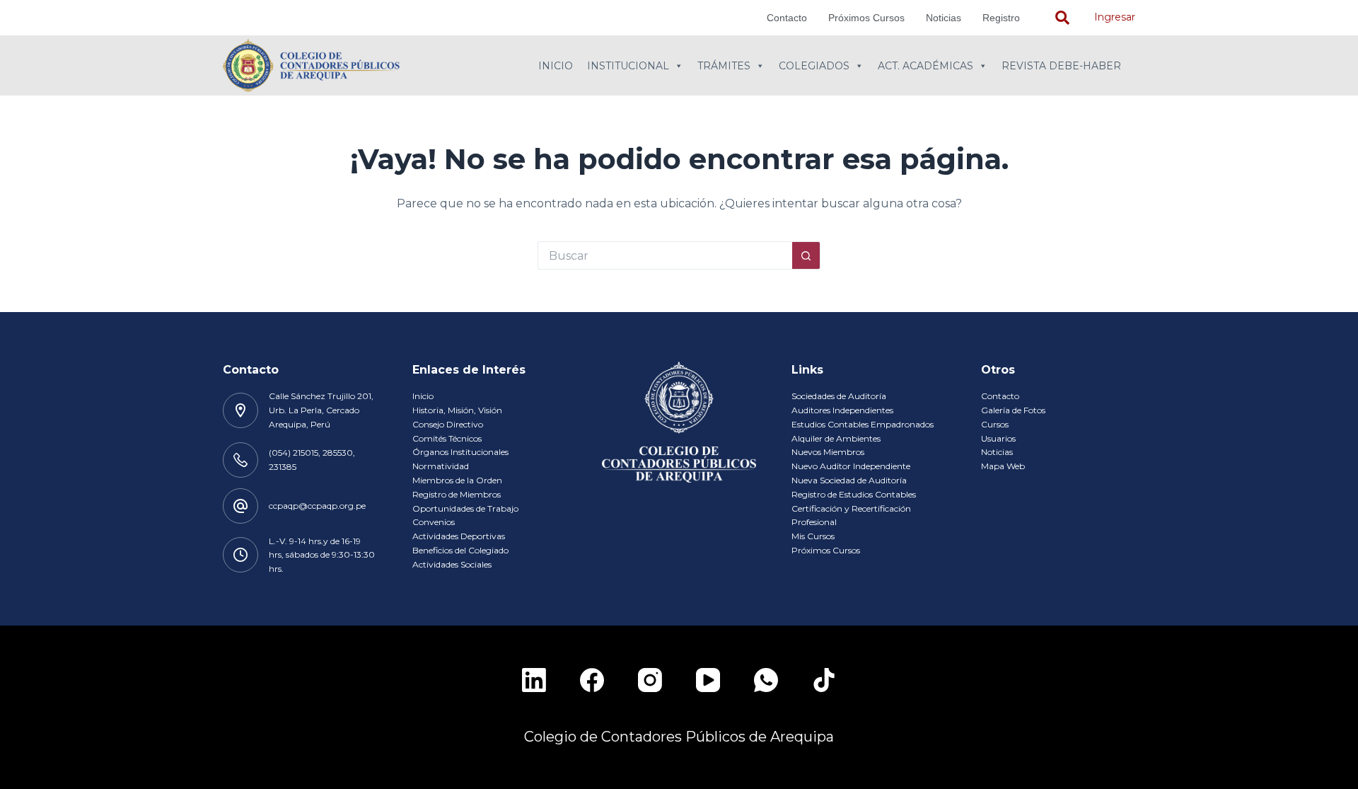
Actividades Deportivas (458, 536)
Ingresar (1114, 17)
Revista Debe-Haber (1061, 65)
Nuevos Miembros (827, 452)
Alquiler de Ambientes (836, 438)
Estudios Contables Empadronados (862, 424)
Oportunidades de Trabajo (465, 508)
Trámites (723, 65)
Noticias (943, 17)
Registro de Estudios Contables (853, 494)
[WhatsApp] (766, 680)
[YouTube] (708, 680)
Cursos (995, 424)
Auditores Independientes (842, 410)
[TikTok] (824, 680)
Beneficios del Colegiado (460, 550)
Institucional (628, 65)
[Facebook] (592, 680)
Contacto (787, 17)
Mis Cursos (813, 536)
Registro (1001, 17)
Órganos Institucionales (460, 452)
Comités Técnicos (447, 438)
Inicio (555, 65)
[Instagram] (650, 680)
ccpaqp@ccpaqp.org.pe (317, 505)
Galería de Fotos (1013, 410)
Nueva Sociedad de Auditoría (849, 480)
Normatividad (440, 466)
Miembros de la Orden (457, 480)
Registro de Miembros (456, 494)
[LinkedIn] (534, 680)
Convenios (433, 522)
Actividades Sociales (452, 564)
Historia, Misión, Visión (457, 410)
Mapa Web (1003, 466)
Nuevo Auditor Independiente (850, 466)
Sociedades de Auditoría (838, 396)
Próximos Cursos (866, 17)
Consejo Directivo (447, 424)
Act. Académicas (925, 65)
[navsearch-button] (1062, 18)
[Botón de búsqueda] (806, 255)
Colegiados (814, 65)
